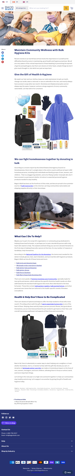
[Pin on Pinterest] (2, 62)
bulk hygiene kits (27, 186)
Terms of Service (37, 468)
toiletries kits (69, 390)
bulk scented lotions (57, 286)
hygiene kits (60, 390)
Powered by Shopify (37, 472)
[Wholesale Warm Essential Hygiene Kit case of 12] (44, 153)
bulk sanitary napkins (42, 286)
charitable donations (43, 388)
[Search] (66, 8)
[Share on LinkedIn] (2, 59)
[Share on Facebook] (2, 52)
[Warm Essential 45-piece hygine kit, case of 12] (44, 230)
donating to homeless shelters (39, 390)
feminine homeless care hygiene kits (44, 279)
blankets (22, 388)
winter (17, 391)
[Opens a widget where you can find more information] (67, 472)
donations (53, 390)
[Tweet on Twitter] (2, 56)
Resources (26, 468)
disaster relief (25, 390)
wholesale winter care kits (32, 368)
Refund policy (48, 468)
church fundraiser (56, 388)
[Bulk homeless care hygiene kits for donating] (44, 337)
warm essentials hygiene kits (52, 304)
